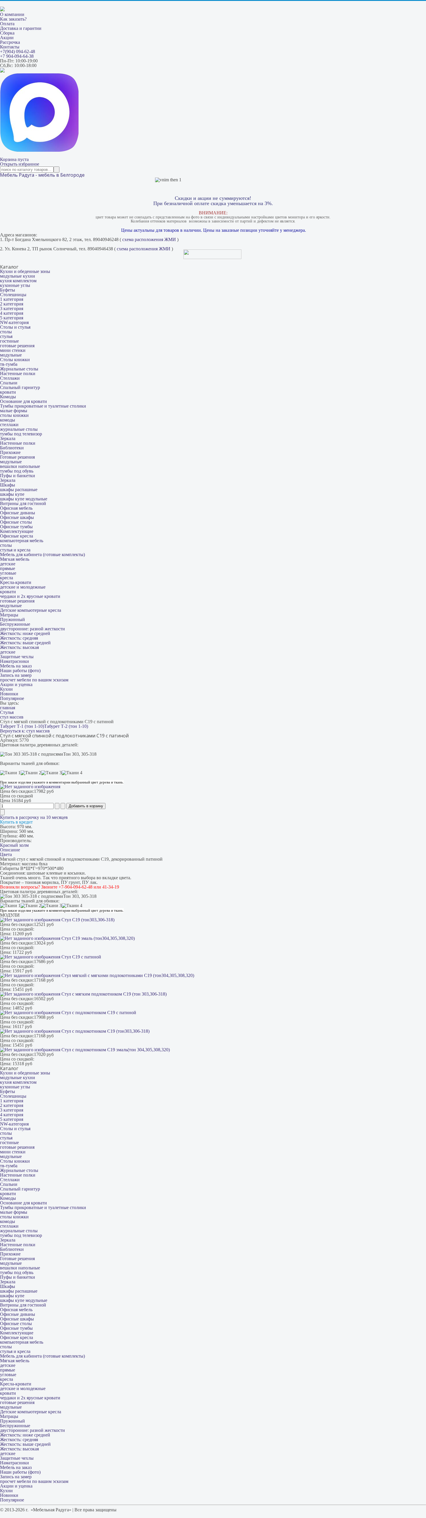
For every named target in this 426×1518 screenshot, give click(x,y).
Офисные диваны (17, 512)
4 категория (11, 313)
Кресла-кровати (15, 582)
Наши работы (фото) (20, 670)
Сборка (7, 32)
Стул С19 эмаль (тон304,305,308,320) (97, 938)
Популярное (12, 698)
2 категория (11, 303)
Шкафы (7, 484)
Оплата (7, 23)
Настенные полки (17, 373)
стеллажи (9, 424)
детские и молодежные (22, 587)
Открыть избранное (19, 164)
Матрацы (9, 614)
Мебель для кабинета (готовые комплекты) (42, 554)
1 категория (11, 299)
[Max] (39, 150)
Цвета (6, 854)
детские (7, 563)
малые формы (13, 410)
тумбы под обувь (16, 470)
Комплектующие (16, 531)
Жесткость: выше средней (25, 642)
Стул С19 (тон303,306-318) (87, 919)
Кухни (6, 689)
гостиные (9, 341)
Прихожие (10, 452)
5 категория (11, 317)
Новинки (9, 693)
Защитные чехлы (17, 656)
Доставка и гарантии (20, 28)
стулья (6, 336)
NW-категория (14, 322)
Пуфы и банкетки (17, 475)
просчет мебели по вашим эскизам (34, 679)
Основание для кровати (23, 401)
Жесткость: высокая (19, 647)
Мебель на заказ (16, 665)
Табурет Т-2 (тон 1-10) (66, 726)
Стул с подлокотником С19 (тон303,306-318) (105, 1031)
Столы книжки (15, 359)
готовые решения (17, 345)
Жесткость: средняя (19, 638)
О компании (12, 14)
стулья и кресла (15, 549)
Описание (10, 849)
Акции (7, 37)
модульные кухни (17, 276)
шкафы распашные (18, 489)
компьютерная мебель (21, 540)
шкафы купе (12, 494)
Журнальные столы (19, 368)
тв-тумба (8, 364)
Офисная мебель (16, 508)
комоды (7, 419)
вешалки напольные (20, 466)
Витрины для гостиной (23, 503)
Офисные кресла (16, 535)
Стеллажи (10, 378)
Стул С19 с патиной (80, 956)
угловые (8, 573)
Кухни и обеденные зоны (25, 271)
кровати (8, 392)
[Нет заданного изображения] (30, 786)
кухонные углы (15, 285)
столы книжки (14, 415)
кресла (6, 577)
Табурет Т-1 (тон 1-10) (22, 726)
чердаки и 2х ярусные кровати (30, 596)
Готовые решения (17, 457)
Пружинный (12, 619)
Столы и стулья (15, 327)
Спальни (8, 382)
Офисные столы (16, 522)
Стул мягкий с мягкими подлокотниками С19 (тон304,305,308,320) (127, 975)
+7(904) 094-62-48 (17, 51)
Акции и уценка (16, 684)
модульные (11, 354)
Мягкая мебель (14, 559)
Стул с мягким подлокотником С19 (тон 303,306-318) (113, 994)
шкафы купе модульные (23, 498)
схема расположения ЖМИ (149, 239)
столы (6, 331)
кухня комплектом (18, 280)
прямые (7, 568)
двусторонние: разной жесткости (32, 628)
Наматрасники (14, 661)
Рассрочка (10, 42)
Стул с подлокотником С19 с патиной (98, 1012)
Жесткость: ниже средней (25, 633)
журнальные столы (19, 429)
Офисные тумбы (16, 526)
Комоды (8, 396)
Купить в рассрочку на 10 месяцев (34, 817)
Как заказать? (13, 19)
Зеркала (7, 438)
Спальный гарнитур (20, 387)
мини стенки (13, 350)
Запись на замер (16, 675)
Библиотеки (12, 447)
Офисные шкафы (17, 517)
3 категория (11, 308)
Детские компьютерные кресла (30, 610)
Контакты (9, 46)
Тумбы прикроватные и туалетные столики (43, 406)
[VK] (2, 70)
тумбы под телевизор (21, 433)
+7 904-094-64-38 (17, 56)
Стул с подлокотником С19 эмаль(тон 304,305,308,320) (115, 1049)
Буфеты (7, 289)
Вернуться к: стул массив (25, 730)
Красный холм (14, 845)
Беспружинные (15, 624)
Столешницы (13, 294)
